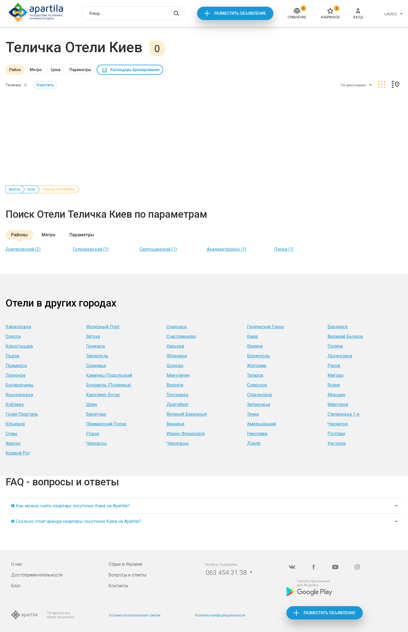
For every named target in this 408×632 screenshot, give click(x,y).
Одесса (13, 336)
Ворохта (175, 385)
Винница (175, 424)
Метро (36, 69)
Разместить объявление (240, 13)
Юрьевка (15, 424)
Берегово (96, 414)
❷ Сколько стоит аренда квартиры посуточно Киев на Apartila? (76, 521)
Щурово (175, 365)
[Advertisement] (204, 134)
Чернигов (338, 424)
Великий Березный (187, 414)
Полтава (336, 433)
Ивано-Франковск (186, 433)
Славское (257, 385)
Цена (56, 69)
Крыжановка (19, 394)
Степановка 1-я (343, 414)
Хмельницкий (261, 424)
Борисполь (258, 355)
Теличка (13, 85)
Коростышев (19, 346)
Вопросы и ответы (127, 575)
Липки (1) (284, 249)
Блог (16, 585)
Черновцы (178, 443)
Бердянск (338, 326)
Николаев (257, 433)
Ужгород (337, 443)
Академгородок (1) (226, 249)
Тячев (253, 414)
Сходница (96, 365)
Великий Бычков (345, 336)
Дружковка (340, 355)
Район (15, 69)
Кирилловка (18, 326)
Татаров (255, 375)
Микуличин (178, 375)
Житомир (256, 365)
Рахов (334, 365)
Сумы (11, 433)
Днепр (254, 443)
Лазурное (16, 375)
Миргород (338, 404)
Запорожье (258, 404)
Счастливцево (181, 336)
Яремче (255, 346)
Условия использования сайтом (134, 615)
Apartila (14, 189)
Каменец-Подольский (109, 375)
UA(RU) (390, 14)
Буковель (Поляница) (108, 385)
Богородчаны (20, 385)
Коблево (15, 404)
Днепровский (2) (23, 249)
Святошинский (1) (158, 249)
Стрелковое (259, 394)
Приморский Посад (106, 424)
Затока (93, 336)
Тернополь (97, 355)
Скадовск (177, 326)
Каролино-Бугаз (103, 394)
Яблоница (177, 355)
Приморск (16, 365)
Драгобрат (177, 404)
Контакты (118, 585)
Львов (12, 355)
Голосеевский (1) (91, 249)
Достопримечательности (36, 575)
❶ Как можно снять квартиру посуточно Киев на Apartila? (70, 505)
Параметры (80, 69)
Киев (31, 189)
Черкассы (96, 443)
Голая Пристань (22, 414)
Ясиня (334, 385)
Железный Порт (103, 326)
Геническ (95, 346)
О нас (16, 564)
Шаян (91, 404)
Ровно (92, 433)
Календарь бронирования (135, 69)
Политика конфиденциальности (220, 615)
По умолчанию (353, 85)
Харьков (175, 346)
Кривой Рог (18, 453)
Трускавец (177, 394)
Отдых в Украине (125, 564)
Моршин (336, 394)
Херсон (13, 443)
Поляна (335, 346)
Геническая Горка (265, 326)
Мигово (336, 375)
